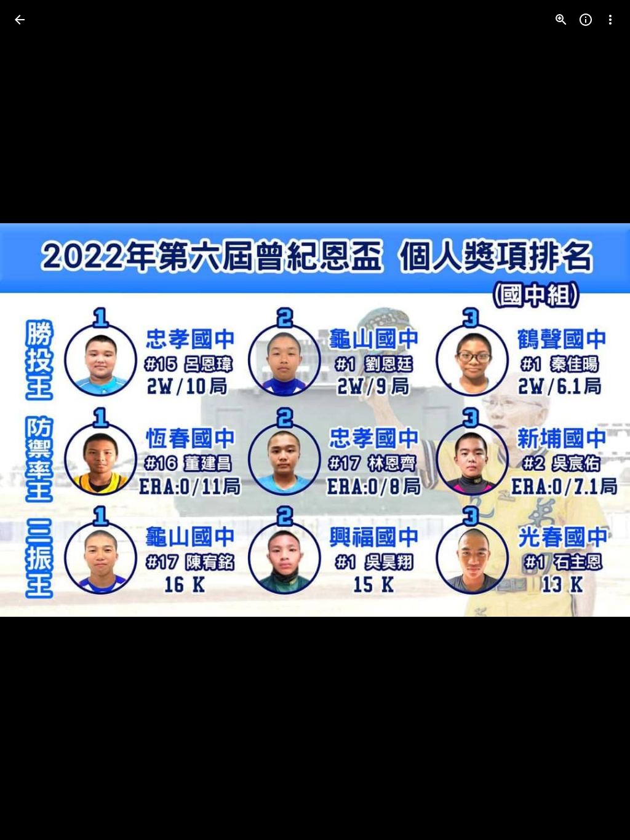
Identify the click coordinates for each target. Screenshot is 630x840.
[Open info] (585, 19)
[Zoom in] (561, 19)
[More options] (610, 19)
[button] (34, 420)
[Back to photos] (19, 19)
